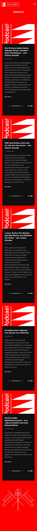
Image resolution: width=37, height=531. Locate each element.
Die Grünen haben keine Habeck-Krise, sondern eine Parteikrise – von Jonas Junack (17, 52)
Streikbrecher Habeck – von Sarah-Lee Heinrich (17, 331)
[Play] (5, 106)
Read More (8, 96)
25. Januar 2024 (9, 428)
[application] (18, 106)
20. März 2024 (9, 336)
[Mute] (26, 106)
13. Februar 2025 (9, 151)
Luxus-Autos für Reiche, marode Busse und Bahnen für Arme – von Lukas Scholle (18, 236)
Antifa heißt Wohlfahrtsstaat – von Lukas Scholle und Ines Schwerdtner (16, 421)
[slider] (30, 107)
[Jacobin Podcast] (10, 4)
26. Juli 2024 (8, 243)
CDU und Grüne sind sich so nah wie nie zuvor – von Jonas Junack (18, 145)
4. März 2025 (8, 59)
